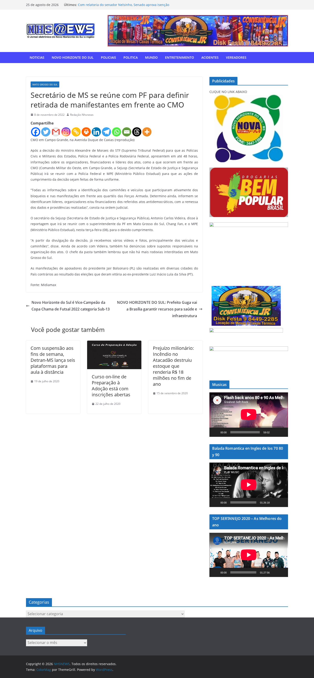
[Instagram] (66, 131)
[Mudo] (274, 432)
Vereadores (236, 57)
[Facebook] (35, 131)
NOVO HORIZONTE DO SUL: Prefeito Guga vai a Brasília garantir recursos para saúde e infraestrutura (157, 309)
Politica (130, 57)
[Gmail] (55, 131)
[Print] (86, 131)
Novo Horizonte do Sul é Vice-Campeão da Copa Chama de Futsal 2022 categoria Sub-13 (70, 306)
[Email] (126, 131)
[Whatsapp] (116, 131)
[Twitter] (45, 131)
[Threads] (136, 131)
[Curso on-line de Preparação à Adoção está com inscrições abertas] (114, 343)
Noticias (37, 57)
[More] (146, 131)
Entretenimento (179, 57)
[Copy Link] (76, 131)
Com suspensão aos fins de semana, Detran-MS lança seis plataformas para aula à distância (53, 360)
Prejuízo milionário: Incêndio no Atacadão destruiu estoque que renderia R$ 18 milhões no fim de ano (173, 366)
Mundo (151, 57)
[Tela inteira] (282, 432)
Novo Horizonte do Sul (73, 57)
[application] (248, 414)
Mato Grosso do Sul (44, 84)
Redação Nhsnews (82, 115)
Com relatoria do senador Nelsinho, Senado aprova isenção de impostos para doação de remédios (123, 7)
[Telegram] (106, 131)
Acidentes (210, 57)
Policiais (108, 57)
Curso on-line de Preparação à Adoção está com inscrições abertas (111, 386)
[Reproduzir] (215, 432)
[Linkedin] (96, 131)
